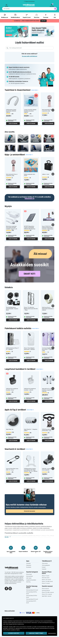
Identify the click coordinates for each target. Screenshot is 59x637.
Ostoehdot (28, 563)
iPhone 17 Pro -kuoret (46, 579)
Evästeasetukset (52, 633)
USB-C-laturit (28, 578)
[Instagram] (10, 588)
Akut (55, 17)
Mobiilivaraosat (4, 17)
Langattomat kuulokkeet (31, 580)
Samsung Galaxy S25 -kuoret (32, 599)
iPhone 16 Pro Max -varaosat (48, 592)
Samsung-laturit (29, 576)
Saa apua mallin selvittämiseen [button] (29, 56)
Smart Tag (28, 581)
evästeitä (36, 621)
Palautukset (28, 565)
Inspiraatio (44, 569)
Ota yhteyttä (28, 567)
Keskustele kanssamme (29, 511)
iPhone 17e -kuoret (46, 583)
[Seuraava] (52, 110)
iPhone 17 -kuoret (45, 575)
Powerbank (45, 17)
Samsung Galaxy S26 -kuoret (32, 590)
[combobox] (29, 8)
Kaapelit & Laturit (27, 17)
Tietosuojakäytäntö (46, 565)
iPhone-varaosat (45, 588)
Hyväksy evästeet (13, 633)
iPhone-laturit (29, 574)
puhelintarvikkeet (17, 535)
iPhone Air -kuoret (45, 577)
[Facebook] (6, 588)
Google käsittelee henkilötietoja (16, 624)
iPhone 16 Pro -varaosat (47, 594)
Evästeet (43, 567)
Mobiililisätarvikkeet (15, 17)
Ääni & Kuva (36, 17)
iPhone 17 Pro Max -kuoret (47, 581)
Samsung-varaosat (46, 590)
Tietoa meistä (45, 563)
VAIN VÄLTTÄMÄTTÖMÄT (36, 633)
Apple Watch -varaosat (46, 596)
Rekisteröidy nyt (29, 198)
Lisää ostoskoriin (13, 123)
